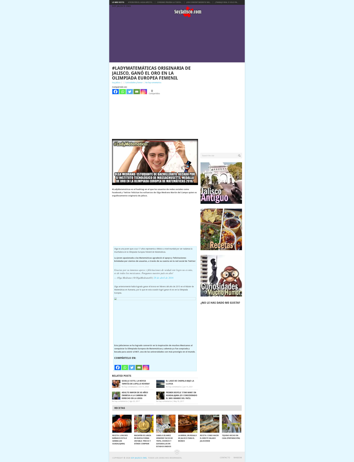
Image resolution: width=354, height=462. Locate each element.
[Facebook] (115, 91)
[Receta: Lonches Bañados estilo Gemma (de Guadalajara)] (122, 424)
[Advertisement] (178, 40)
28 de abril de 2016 (163, 277)
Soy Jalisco (116, 82)
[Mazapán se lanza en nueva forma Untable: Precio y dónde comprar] (143, 424)
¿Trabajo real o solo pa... (226, 2)
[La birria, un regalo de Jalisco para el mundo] (187, 424)
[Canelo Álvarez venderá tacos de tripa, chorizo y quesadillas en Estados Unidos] (165, 424)
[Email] (136, 91)
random (238, 457)
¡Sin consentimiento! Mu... (198, 2)
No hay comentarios (153, 82)
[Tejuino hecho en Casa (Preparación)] (231, 424)
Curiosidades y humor (134, 82)
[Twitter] (129, 91)
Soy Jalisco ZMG (121, 6)
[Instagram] (143, 91)
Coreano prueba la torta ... (169, 2)
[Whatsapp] (122, 91)
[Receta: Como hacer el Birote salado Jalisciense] (209, 424)
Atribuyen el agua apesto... (140, 2)
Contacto (225, 457)
